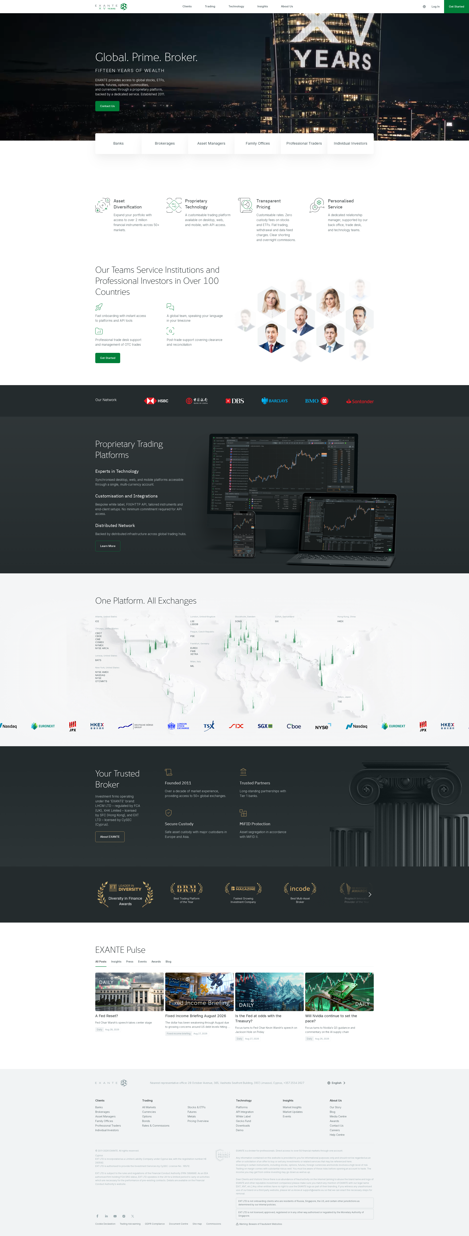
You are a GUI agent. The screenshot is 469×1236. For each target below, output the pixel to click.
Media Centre (338, 1116)
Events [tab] (142, 961)
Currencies (149, 1112)
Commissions (213, 1223)
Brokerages (102, 1112)
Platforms (242, 1107)
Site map (197, 1223)
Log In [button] (436, 6)
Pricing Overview (198, 1121)
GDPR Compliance (155, 1223)
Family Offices (104, 1121)
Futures (192, 1112)
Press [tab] (129, 961)
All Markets (149, 1107)
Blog (332, 1112)
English (336, 1083)
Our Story (335, 1107)
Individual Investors (107, 1130)
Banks (99, 1107)
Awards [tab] (156, 961)
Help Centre (337, 1134)
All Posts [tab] (100, 961)
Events (287, 1116)
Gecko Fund (243, 1121)
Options (147, 1116)
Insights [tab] (116, 961)
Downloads (243, 1125)
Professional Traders (108, 1125)
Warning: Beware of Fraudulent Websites (260, 1224)
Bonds (146, 1121)
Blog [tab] (168, 961)
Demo (239, 1130)
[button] (107, 546)
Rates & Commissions (155, 1125)
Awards (334, 1121)
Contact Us (337, 1125)
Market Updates (293, 1112)
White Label (243, 1116)
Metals (192, 1116)
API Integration (245, 1112)
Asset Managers (105, 1116)
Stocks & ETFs (197, 1107)
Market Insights (292, 1107)
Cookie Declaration (105, 1223)
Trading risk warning (130, 1223)
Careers (335, 1130)
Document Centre (178, 1223)
